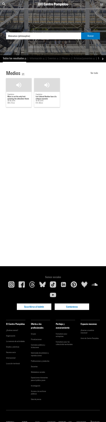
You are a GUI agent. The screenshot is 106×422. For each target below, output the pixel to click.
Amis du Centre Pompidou (90, 338)
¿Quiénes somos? (12, 330)
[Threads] (32, 285)
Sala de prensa (36, 399)
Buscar (91, 35)
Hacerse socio (11, 352)
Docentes (34, 366)
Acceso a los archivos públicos (38, 392)
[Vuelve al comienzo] (99, 415)
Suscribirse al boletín (34, 306)
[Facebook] (22, 285)
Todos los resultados (14, 58)
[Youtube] (53, 296)
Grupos (33, 334)
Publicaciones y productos (40, 361)
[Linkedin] (63, 285)
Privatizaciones (36, 339)
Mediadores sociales (38, 372)
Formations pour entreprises (61, 335)
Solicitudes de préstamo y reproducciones (40, 354)
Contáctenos (72, 306)
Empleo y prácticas (12, 347)
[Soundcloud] (94, 285)
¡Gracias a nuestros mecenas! (87, 331)
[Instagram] (11, 285)
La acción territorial (13, 363)
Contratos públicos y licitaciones (38, 346)
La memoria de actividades (15, 341)
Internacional (10, 358)
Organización (10, 336)
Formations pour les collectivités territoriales (64, 343)
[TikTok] (53, 285)
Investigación (35, 386)
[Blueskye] (42, 285)
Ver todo (95, 72)
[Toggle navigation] (101, 4)
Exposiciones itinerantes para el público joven (39, 378)
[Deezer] (84, 285)
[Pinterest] (74, 285)
